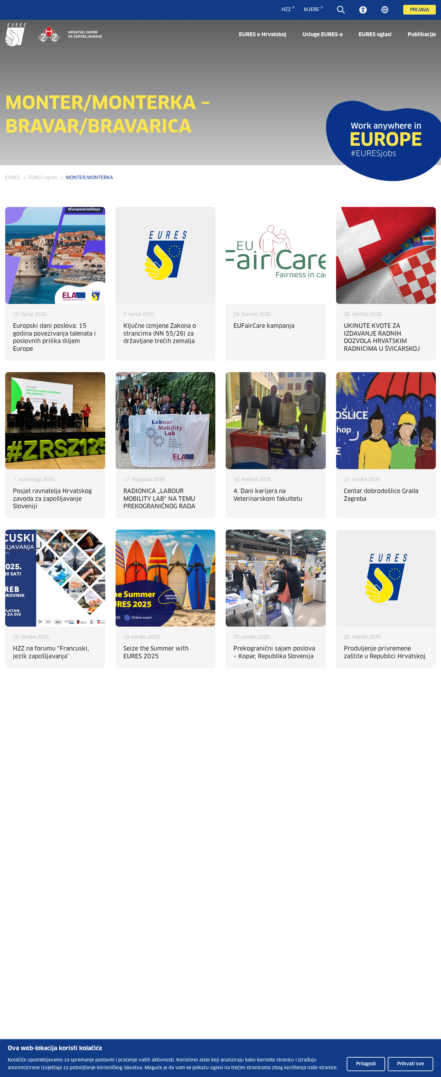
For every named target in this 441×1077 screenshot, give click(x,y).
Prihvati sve (410, 1064)
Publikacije (422, 34)
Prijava (419, 10)
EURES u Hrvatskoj (262, 34)
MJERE (311, 9)
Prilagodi (366, 1064)
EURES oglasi (375, 34)
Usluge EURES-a (323, 34)
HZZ (286, 9)
